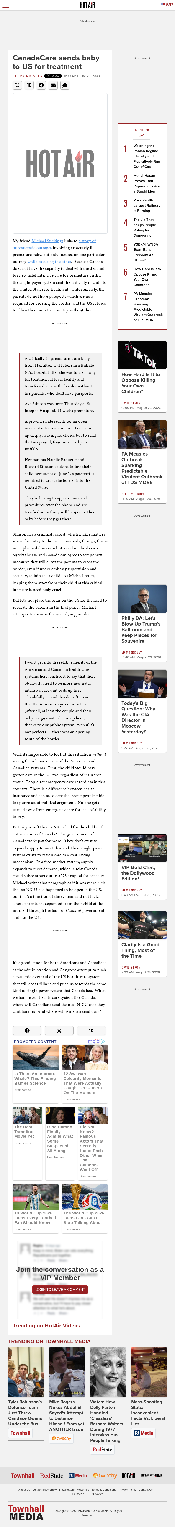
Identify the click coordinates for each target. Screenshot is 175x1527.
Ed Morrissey (28, 76)
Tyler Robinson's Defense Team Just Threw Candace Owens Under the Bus (25, 1413)
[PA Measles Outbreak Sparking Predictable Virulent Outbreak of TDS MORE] (142, 434)
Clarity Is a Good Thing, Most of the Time (140, 950)
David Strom (131, 402)
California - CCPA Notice (87, 1494)
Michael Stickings (47, 241)
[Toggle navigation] (5, 5)
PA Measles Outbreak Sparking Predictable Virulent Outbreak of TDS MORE (141, 468)
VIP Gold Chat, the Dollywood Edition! (138, 873)
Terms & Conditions (104, 1490)
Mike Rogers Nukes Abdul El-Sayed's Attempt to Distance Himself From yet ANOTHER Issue (66, 1415)
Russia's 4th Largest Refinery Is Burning (147, 205)
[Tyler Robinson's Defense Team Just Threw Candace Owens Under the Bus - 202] (26, 1372)
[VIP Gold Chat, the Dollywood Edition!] (142, 848)
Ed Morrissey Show (45, 1490)
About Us (24, 1490)
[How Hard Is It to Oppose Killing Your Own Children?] (142, 355)
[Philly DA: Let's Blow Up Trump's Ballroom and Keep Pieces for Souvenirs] (142, 598)
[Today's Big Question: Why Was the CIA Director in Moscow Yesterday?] (142, 683)
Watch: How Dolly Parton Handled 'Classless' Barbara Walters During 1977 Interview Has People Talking (106, 1421)
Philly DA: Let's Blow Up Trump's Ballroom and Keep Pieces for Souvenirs (141, 629)
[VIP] (167, 5)
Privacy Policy (127, 1490)
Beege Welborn (133, 493)
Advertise (83, 1490)
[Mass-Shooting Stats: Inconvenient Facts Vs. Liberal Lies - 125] (149, 1372)
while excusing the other (49, 261)
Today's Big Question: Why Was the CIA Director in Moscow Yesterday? (138, 717)
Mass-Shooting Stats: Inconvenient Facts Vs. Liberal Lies (148, 1413)
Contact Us (146, 1490)
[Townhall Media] (26, 1512)
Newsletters (67, 1490)
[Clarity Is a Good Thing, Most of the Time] (142, 925)
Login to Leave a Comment (60, 1289)
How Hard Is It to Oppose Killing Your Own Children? (140, 383)
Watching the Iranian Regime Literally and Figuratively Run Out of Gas (147, 156)
